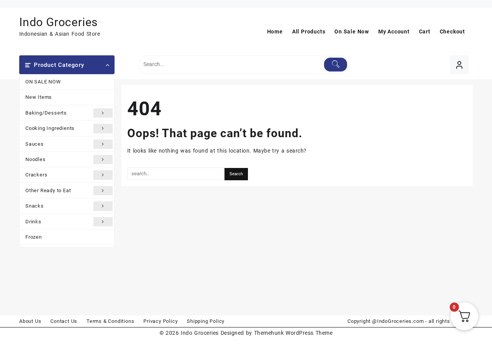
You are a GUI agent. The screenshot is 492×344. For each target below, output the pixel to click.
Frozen (33, 237)
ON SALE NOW (43, 82)
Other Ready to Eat (48, 190)
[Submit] (335, 64)
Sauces (34, 144)
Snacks (34, 206)
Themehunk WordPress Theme (293, 333)
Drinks (33, 221)
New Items (38, 97)
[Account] (459, 64)
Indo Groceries (58, 22)
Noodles (35, 159)
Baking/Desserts (46, 113)
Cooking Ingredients (50, 128)
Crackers (36, 175)
